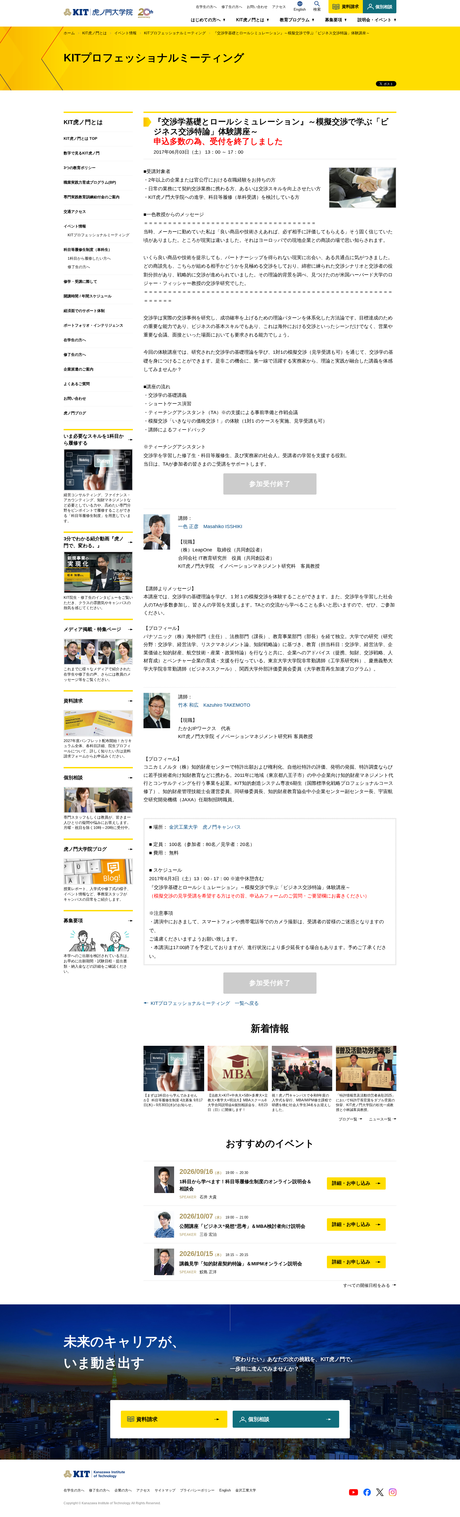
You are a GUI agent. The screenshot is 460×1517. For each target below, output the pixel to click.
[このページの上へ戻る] (404, 1473)
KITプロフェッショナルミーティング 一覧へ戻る (205, 1003)
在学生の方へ (206, 7)
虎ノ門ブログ (75, 413)
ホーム (69, 33)
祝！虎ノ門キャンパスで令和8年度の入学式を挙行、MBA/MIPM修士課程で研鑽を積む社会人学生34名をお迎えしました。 (301, 1102)
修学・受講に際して (80, 281)
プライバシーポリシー (197, 1490)
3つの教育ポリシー (80, 168)
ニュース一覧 (380, 1119)
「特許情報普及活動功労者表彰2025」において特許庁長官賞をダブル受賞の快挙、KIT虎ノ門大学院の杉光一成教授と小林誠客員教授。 (365, 1102)
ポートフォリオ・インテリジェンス (93, 325)
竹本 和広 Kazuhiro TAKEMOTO (214, 705)
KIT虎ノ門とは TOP (80, 138)
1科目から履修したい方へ (89, 258)
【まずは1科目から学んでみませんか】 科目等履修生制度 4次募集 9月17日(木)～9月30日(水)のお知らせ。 (173, 1100)
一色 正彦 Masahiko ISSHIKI (210, 526)
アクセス (279, 7)
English (225, 1490)
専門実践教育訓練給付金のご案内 (92, 197)
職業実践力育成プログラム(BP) (90, 182)
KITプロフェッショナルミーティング (175, 33)
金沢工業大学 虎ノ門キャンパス (205, 827)
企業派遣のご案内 (78, 369)
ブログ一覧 (348, 1119)
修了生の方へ (231, 7)
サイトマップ (165, 1490)
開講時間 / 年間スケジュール (88, 296)
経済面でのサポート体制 (84, 311)
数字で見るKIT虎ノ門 (82, 153)
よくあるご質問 (77, 384)
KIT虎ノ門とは (94, 33)
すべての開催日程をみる (366, 1285)
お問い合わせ (257, 7)
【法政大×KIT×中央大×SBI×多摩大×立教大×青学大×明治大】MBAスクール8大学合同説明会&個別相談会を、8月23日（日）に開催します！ (238, 1102)
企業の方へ (123, 1490)
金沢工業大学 (245, 1490)
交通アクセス (75, 211)
